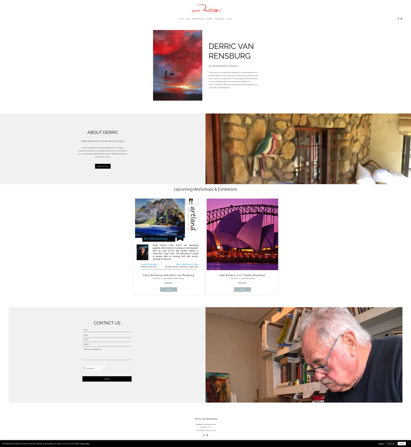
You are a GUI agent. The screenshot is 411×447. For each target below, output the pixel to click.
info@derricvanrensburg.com (206, 424)
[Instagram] (401, 19)
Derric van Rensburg (206, 418)
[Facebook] (398, 19)
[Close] (408, 443)
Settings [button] (381, 444)
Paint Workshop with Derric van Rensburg (168, 275)
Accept (401, 444)
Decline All (391, 444)
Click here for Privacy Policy (206, 430)
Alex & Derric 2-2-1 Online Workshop (242, 275)
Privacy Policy (84, 444)
